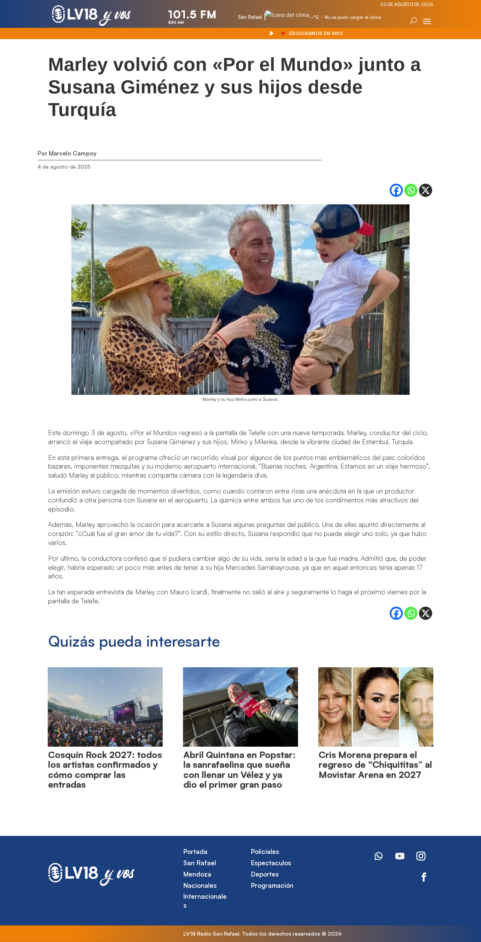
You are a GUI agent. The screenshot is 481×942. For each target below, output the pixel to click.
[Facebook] (396, 190)
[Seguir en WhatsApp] (379, 856)
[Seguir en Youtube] (400, 856)
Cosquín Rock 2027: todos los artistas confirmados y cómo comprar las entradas (105, 769)
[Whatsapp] (410, 190)
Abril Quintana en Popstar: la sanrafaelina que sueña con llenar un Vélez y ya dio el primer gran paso (239, 769)
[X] (425, 190)
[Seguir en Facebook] (424, 877)
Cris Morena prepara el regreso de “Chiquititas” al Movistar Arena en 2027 (375, 764)
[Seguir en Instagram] (421, 856)
